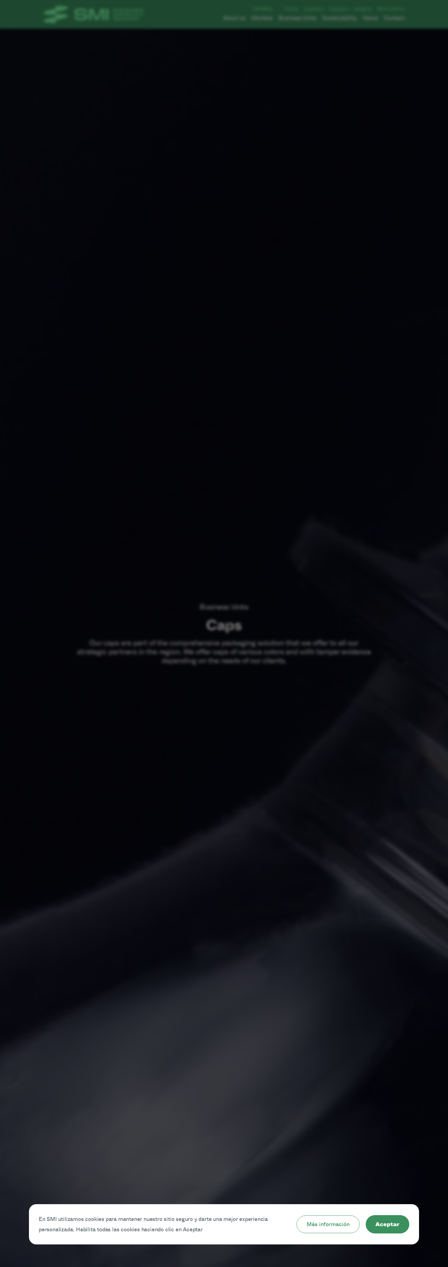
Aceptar (387, 1224)
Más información (328, 1224)
